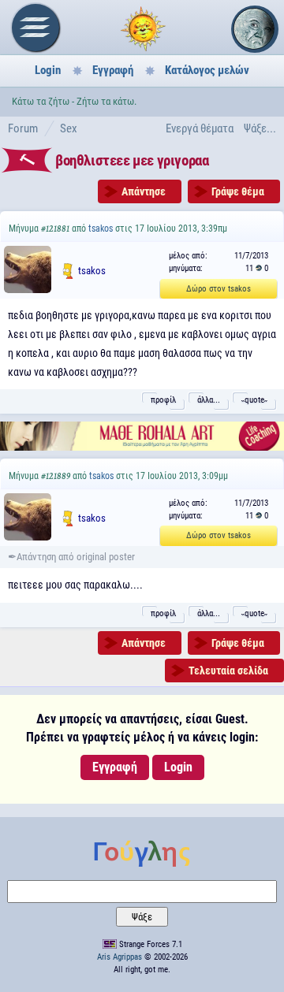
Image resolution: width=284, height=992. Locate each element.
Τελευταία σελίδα (228, 670)
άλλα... (208, 400)
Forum (23, 128)
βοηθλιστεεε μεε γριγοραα (131, 160)
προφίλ (163, 400)
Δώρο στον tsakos (218, 289)
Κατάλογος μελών (207, 70)
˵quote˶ (254, 400)
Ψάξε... (260, 128)
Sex (68, 128)
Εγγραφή (112, 70)
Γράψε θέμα (237, 191)
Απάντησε (143, 191)
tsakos (100, 228)
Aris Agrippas (119, 957)
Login (48, 70)
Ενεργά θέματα (200, 128)
